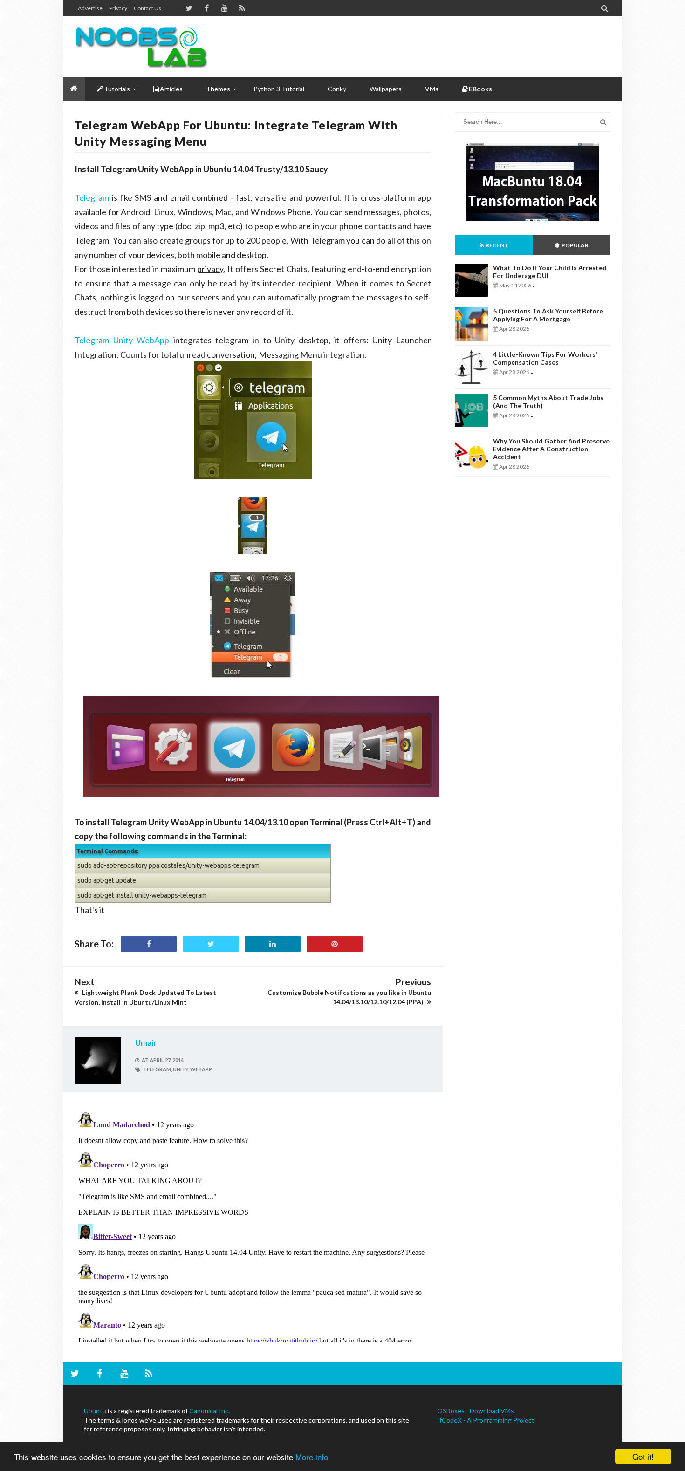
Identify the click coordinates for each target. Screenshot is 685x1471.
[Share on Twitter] (211, 944)
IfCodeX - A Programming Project (485, 1420)
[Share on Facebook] (149, 944)
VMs (431, 89)
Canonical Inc (208, 1411)
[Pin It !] (335, 944)
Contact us (147, 8)
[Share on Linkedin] (273, 944)
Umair (146, 1043)
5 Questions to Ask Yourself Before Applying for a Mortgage (548, 315)
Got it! (643, 1456)
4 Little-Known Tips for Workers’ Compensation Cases (545, 358)
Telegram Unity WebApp (122, 340)
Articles (171, 89)
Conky (337, 89)
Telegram (92, 197)
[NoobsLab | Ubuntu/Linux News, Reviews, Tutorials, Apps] (144, 47)
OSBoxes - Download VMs (475, 1411)
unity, (181, 1069)
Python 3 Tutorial (278, 89)
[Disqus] (253, 1225)
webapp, (201, 1069)
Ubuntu (95, 1411)
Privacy (118, 8)
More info (311, 1457)
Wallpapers (386, 89)
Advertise (90, 8)
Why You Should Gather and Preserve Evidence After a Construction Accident (551, 449)
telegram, (157, 1069)
